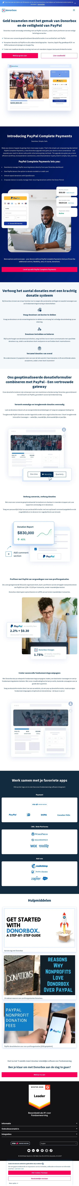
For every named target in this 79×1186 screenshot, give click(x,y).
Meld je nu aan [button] (39, 1074)
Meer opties (13, 1183)
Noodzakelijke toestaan (39, 1178)
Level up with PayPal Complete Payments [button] (39, 269)
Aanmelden (41, 4)
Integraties (6, 1134)
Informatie (6, 1123)
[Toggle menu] (74, 10)
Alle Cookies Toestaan (40, 1173)
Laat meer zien (19, 1169)
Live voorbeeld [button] (59, 55)
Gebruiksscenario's (10, 1129)
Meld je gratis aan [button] (20, 55)
